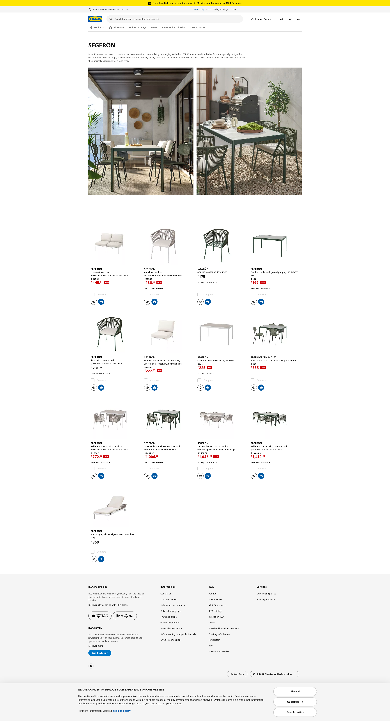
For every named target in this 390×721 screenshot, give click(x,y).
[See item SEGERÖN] (115, 246)
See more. (237, 3)
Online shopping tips (170, 611)
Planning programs (266, 599)
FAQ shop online (168, 616)
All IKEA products (217, 605)
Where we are (215, 599)
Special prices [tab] (197, 27)
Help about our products (172, 605)
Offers (212, 622)
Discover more (95, 645)
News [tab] (154, 27)
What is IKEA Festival (219, 651)
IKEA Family (199, 9)
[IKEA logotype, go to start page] (95, 19)
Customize (293, 702)
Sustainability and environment (224, 628)
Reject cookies (295, 712)
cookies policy (122, 711)
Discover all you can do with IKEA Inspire (108, 604)
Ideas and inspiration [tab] (173, 27)
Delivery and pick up (266, 593)
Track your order (168, 599)
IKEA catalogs (215, 611)
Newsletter (214, 639)
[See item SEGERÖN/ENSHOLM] (275, 334)
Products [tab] (99, 27)
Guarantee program (170, 622)
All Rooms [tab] (118, 27)
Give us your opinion (170, 639)
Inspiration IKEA (216, 616)
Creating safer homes (219, 634)
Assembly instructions (171, 628)
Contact (234, 9)
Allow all (295, 691)
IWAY (211, 645)
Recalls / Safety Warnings (217, 9)
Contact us (165, 593)
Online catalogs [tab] (137, 27)
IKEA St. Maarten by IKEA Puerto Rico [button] (108, 9)
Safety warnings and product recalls (178, 634)
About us (213, 593)
